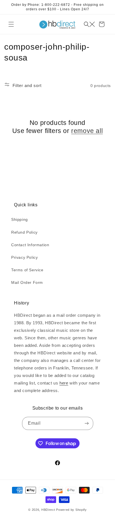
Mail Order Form (27, 282)
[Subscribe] (87, 423)
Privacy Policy (24, 257)
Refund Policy (24, 232)
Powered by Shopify (71, 509)
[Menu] (11, 24)
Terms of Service (27, 270)
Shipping (19, 219)
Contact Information (30, 245)
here (63, 383)
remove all (87, 130)
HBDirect (48, 509)
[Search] (89, 24)
